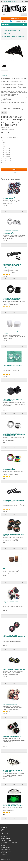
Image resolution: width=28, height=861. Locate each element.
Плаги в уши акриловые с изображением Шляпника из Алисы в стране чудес (14, 637)
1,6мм (4, 142)
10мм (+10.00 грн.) (7, 158)
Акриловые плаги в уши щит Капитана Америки (11, 197)
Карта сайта (4, 836)
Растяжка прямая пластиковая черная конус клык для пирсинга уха (13, 37)
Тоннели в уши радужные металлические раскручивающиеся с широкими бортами (14, 468)
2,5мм (4, 146)
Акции (3, 845)
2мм (3, 144)
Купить (14, 169)
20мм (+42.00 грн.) (7, 160)
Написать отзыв (19, 173)
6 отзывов (11, 173)
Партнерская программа (8, 844)
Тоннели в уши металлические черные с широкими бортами (12, 298)
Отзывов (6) (5, 75)
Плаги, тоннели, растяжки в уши (12, 30)
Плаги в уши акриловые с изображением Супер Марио (11, 602)
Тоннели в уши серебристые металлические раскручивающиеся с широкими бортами (14, 434)
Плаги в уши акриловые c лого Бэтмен (14, 669)
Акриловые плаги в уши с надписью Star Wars (13, 534)
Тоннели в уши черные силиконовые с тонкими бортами (14, 501)
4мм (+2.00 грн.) (6, 150)
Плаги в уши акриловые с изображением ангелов (10, 703)
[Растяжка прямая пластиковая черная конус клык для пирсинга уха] (14, 52)
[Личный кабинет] (23, 1)
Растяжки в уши (6, 33)
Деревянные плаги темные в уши (12, 568)
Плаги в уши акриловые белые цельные (12, 332)
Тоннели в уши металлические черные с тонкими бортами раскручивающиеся (12, 266)
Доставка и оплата (8, 1)
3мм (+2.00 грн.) (6, 148)
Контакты (16, 1)
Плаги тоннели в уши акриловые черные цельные (12, 400)
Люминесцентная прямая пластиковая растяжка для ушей (12, 804)
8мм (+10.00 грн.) (6, 156)
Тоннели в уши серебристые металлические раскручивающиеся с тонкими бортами (14, 232)
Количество (3, 162)
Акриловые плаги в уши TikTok (12, 736)
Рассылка (3, 854)
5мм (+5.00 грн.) (6, 152)
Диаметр (4, 140)
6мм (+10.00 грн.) (6, 154)
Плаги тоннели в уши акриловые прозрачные (12, 366)
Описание (4, 72)
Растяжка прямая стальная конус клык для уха (12, 771)
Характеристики (14, 72)
